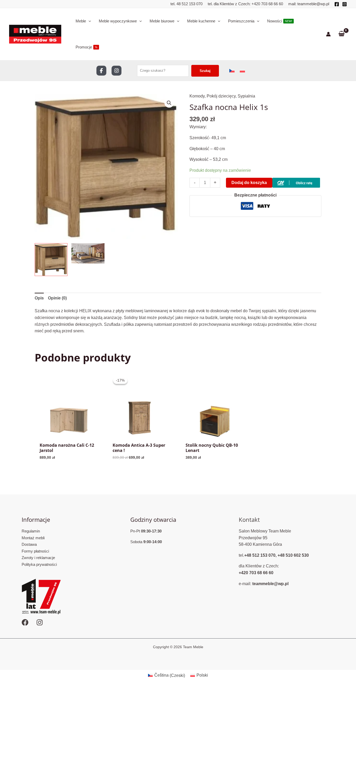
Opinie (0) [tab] (57, 298)
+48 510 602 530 (293, 555)
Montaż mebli (33, 538)
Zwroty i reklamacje (38, 557)
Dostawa (29, 544)
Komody (197, 96)
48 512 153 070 (188, 4)
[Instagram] (344, 4)
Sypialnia (246, 96)
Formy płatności (35, 551)
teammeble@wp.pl (313, 4)
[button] (169, 103)
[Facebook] (336, 4)
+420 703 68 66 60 (267, 4)
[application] (88, 21)
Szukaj (205, 71)
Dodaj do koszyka (249, 182)
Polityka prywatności (39, 564)
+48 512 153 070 (259, 555)
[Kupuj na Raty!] (296, 182)
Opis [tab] (39, 298)
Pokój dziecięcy (221, 96)
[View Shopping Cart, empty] (341, 34)
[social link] (101, 71)
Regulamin (31, 531)
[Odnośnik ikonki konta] (328, 34)
